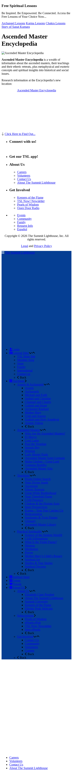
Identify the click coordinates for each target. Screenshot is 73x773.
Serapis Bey (32, 447)
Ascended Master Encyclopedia (36, 90)
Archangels (32, 391)
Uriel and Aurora (35, 416)
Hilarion (30, 451)
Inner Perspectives (36, 507)
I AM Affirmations (36, 538)
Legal (24, 246)
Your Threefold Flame (38, 496)
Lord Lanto (32, 440)
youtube (33, 149)
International (25, 370)
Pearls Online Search (38, 479)
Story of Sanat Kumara (16, 26)
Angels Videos (34, 423)
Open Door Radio (28, 208)
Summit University (36, 601)
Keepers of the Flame (30, 197)
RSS (12, 149)
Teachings (23, 475)
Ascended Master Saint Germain (45, 458)
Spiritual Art (32, 559)
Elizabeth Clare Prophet (39, 594)
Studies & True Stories (39, 563)
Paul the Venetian (35, 444)
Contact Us (24, 179)
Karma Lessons (35, 23)
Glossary (30, 521)
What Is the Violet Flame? (41, 542)
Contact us (23, 374)
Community (24, 218)
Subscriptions (25, 615)
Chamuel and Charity (38, 402)
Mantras (30, 545)
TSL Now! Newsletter (31, 201)
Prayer (29, 552)
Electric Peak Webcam (39, 608)
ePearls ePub (33, 622)
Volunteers (23, 175)
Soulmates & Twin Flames (41, 517)
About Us (23, 591)
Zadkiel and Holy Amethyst (42, 419)
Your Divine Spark (36, 482)
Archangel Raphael (37, 409)
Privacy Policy (43, 246)
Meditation (31, 549)
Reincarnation (33, 514)
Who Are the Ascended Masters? (45, 433)
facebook (21, 149)
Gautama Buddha (36, 465)
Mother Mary (33, 412)
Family (21, 222)
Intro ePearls (32, 629)
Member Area (25, 360)
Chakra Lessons (55, 23)
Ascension (31, 486)
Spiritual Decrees (35, 566)
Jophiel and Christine (38, 398)
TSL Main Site (26, 356)
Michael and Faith (36, 395)
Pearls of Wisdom (28, 204)
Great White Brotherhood (40, 493)
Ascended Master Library (40, 524)
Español (22, 229)
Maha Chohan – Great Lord (42, 461)
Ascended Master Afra (39, 468)
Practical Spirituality (29, 531)
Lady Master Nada (36, 454)
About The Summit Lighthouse (36, 182)
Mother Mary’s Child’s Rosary (43, 556)
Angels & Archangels (30, 384)
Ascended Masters (28, 430)
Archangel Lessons (13, 23)
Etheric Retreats (34, 489)
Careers (21, 172)
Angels (29, 388)
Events (21, 215)
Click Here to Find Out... (20, 134)
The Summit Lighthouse (20, 252)
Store (20, 363)
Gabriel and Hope (36, 405)
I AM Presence (34, 500)
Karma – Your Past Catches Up (44, 510)
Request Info (25, 225)
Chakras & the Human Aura (42, 503)
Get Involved (25, 636)
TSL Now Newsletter (38, 626)
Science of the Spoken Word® (43, 535)
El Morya (31, 437)
